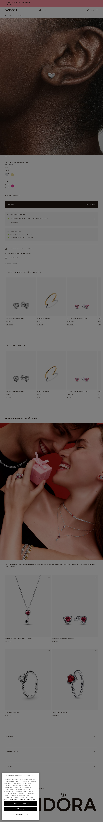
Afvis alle (20, 809)
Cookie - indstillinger (20, 814)
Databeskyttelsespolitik (16, 799)
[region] (20, 796)
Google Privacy (30, 799)
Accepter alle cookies (20, 803)
